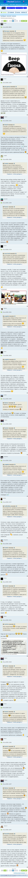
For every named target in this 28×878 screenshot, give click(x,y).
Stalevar (6, 402)
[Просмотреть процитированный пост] (15, 31)
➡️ (24, 12)
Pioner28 (6, 833)
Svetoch (6, 586)
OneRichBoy (7, 506)
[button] (2, 21)
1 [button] (7, 21)
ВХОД (25, 7)
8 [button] (11, 21)
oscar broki (7, 253)
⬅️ (17, 12)
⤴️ (11, 12)
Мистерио (6, 31)
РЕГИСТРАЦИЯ (19, 7)
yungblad (6, 316)
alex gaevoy (7, 86)
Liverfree (6, 624)
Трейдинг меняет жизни (8, 16)
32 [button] (20, 21)
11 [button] (16, 21)
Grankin (6, 163)
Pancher (6, 206)
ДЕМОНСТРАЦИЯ (11, 7)
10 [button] (14, 21)
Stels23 (6, 124)
